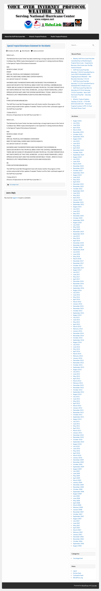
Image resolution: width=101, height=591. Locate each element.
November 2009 (78, 462)
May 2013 (76, 376)
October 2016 (77, 286)
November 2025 (78, 132)
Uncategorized (14, 184)
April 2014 (76, 351)
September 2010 (78, 442)
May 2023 (76, 179)
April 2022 (76, 198)
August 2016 (77, 290)
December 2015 (78, 306)
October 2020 (77, 218)
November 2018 (78, 245)
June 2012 (76, 399)
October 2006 (77, 541)
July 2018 (76, 252)
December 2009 (78, 460)
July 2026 (76, 123)
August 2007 (77, 519)
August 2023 (77, 175)
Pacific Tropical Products (59, 36)
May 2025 (76, 146)
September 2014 (78, 340)
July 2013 (76, 372)
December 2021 (78, 202)
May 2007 (76, 525)
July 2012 (76, 396)
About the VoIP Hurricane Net (15, 36)
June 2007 (76, 523)
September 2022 (78, 191)
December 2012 (78, 385)
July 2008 (76, 496)
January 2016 (77, 304)
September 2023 (78, 173)
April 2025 (76, 148)
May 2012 (76, 401)
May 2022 (76, 195)
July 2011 (76, 421)
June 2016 (76, 295)
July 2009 (76, 471)
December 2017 (78, 261)
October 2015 (77, 311)
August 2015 (77, 315)
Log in (75, 571)
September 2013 (78, 367)
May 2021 (76, 213)
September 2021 (78, 204)
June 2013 (76, 374)
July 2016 (76, 292)
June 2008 (76, 498)
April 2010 (76, 453)
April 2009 (76, 478)
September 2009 (78, 467)
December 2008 (78, 485)
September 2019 (78, 234)
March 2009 (77, 480)
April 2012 (76, 403)
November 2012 (78, 387)
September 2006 (78, 543)
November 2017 (78, 263)
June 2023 (76, 177)
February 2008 (78, 507)
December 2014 (78, 333)
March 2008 (77, 505)
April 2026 (76, 127)
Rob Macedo (26, 50)
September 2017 (78, 268)
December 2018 (78, 243)
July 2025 (76, 141)
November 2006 (78, 539)
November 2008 (78, 487)
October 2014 (77, 338)
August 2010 (77, 444)
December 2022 (78, 184)
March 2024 (77, 164)
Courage (94, 585)
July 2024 (76, 159)
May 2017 (76, 277)
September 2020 (78, 220)
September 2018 (78, 249)
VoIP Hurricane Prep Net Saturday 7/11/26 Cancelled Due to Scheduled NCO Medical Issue (82, 83)
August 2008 (77, 494)
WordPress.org (78, 578)
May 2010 (76, 451)
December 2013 (78, 360)
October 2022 (77, 188)
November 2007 (78, 512)
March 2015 (77, 326)
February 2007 (78, 532)
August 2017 (77, 270)
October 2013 (77, 365)
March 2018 (77, 259)
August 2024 (77, 157)
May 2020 (76, 227)
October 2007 (77, 514)
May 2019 (76, 238)
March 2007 (77, 530)
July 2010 (76, 446)
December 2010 (78, 435)
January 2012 (77, 408)
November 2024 (78, 150)
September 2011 (78, 417)
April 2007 (76, 528)
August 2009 (77, 469)
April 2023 (76, 182)
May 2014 (76, 349)
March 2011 (77, 430)
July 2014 (76, 344)
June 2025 (76, 143)
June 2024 (76, 161)
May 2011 (76, 426)
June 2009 (76, 473)
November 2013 (78, 363)
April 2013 (76, 378)
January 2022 (77, 200)
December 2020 (78, 216)
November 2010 (78, 437)
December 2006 (78, 537)
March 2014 (77, 354)
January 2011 (77, 433)
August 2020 (77, 222)
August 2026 (77, 121)
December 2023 (78, 166)
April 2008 (76, 503)
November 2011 (78, 412)
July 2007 (76, 521)
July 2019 (76, 236)
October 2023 (77, 170)
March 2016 (77, 302)
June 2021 (76, 211)
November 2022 (78, 186)
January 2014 (77, 358)
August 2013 (77, 369)
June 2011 (76, 424)
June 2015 (76, 320)
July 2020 (76, 225)
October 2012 (77, 390)
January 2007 (77, 534)
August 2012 (77, 394)
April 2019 (76, 240)
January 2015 (77, 331)
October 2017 (77, 265)
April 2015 (76, 324)
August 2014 (77, 342)
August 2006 (77, 546)
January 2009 (77, 482)
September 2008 (78, 491)
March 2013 (77, 381)
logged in (15, 198)
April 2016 (76, 299)
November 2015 (78, 308)
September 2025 (78, 136)
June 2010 (76, 448)
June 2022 (76, 193)
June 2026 (76, 125)
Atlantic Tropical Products (38, 36)
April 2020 (76, 229)
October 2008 (77, 489)
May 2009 (76, 476)
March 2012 (77, 405)
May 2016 (76, 297)
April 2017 (76, 279)
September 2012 (78, 392)
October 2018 (77, 247)
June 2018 (76, 254)
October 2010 (77, 439)
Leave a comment (38, 50)
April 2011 (76, 428)
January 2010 (77, 458)
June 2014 (76, 347)
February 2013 (78, 383)
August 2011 (77, 419)
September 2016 (78, 288)
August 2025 (77, 139)
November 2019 (78, 231)
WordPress (85, 585)
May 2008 (76, 500)
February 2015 (78, 329)
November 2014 (78, 335)
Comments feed (78, 575)
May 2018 (76, 256)
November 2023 (78, 168)
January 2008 (77, 509)
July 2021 (76, 209)
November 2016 (78, 283)
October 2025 (77, 134)
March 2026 (77, 130)
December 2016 (78, 281)
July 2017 (76, 272)
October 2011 (77, 414)
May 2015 (76, 322)
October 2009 (77, 464)
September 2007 (78, 516)
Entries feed (77, 573)
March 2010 (77, 455)
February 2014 (78, 356)
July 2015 (76, 317)
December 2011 (78, 410)
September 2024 (78, 155)
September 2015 (78, 313)
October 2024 (77, 152)
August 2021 (77, 207)
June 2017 (76, 274)
